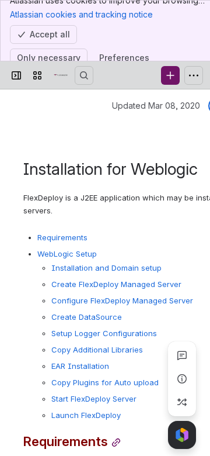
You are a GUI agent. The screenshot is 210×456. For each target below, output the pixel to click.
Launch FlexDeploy (86, 415)
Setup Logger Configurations (104, 333)
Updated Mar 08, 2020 (156, 105)
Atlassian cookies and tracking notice (81, 14)
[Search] (84, 75)
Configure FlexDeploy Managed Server (122, 300)
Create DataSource (86, 317)
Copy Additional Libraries (97, 349)
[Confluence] (60, 75)
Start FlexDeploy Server (93, 398)
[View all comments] (182, 355)
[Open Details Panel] (182, 378)
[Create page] (182, 402)
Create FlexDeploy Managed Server (116, 284)
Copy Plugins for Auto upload (105, 382)
